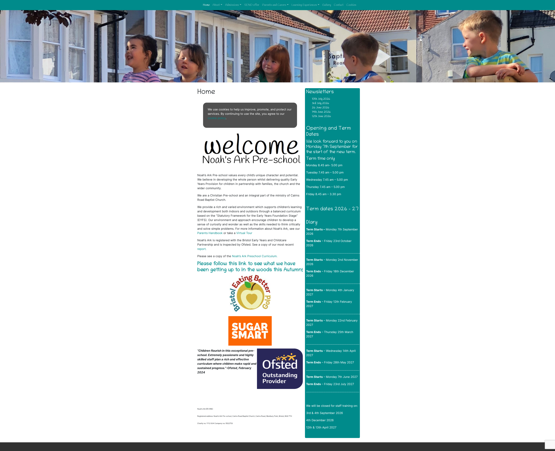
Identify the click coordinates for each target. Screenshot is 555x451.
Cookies (351, 5)
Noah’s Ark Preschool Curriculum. (255, 256)
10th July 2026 (321, 99)
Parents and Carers (274, 5)
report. (202, 249)
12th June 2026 (321, 116)
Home (206, 5)
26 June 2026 (320, 108)
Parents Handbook (210, 233)
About (216, 5)
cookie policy (217, 118)
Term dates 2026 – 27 (332, 209)
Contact (339, 5)
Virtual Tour (244, 233)
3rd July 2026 (320, 103)
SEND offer (251, 5)
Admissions (232, 5)
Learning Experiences (304, 5)
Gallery (326, 5)
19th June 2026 (321, 112)
